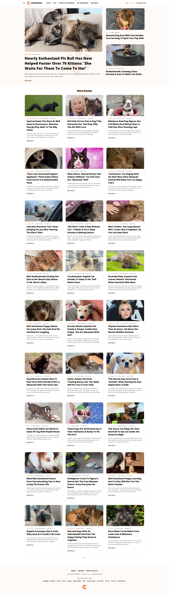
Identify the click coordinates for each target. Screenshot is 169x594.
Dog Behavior (110, 68)
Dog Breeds (28, 54)
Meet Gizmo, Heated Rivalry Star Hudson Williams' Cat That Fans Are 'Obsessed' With (84, 176)
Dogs (48, 3)
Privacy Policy (92, 571)
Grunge (69, 581)
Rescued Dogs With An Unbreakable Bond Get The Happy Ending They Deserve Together (81, 535)
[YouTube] (127, 3)
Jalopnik (52, 581)
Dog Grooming (112, 376)
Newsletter (142, 3)
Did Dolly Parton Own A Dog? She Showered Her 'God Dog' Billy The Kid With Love (84, 124)
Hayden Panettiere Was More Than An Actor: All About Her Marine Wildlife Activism (123, 329)
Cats (54, 3)
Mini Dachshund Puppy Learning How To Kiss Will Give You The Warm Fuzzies (124, 481)
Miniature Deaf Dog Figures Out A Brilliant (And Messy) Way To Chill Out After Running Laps (124, 124)
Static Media (75, 574)
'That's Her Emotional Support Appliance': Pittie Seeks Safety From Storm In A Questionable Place (42, 178)
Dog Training (112, 475)
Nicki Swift (100, 581)
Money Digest (91, 581)
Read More (28, 80)
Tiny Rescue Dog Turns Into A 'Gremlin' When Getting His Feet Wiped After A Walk (124, 381)
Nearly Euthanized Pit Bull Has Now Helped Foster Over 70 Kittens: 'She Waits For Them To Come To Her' (58, 63)
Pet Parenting (82, 3)
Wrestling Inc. (122, 581)
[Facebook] (124, 3)
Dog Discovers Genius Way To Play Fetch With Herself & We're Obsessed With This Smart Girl (43, 381)
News (107, 32)
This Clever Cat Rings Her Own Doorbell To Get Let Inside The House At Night (123, 431)
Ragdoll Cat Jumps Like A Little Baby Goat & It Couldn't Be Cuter (43, 533)
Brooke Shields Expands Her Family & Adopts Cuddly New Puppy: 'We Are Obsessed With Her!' (83, 330)
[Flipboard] (130, 3)
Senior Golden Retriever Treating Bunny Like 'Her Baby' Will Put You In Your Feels (83, 381)
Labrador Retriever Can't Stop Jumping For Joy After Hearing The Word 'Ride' (42, 229)
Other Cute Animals (67, 3)
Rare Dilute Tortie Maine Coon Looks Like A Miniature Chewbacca (123, 534)
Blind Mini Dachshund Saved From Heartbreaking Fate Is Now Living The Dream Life (43, 481)
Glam (63, 581)
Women (113, 581)
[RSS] (133, 3)
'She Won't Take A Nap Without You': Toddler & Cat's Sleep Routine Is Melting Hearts (83, 229)
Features (94, 3)
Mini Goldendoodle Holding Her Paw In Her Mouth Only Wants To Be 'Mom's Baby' (43, 279)
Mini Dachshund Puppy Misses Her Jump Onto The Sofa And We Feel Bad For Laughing (43, 329)
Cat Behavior (112, 171)
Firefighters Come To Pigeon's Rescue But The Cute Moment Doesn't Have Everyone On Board (82, 483)
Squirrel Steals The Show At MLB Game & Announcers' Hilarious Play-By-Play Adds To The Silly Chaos (43, 125)
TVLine (59, 581)
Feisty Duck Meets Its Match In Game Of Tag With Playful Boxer (43, 430)
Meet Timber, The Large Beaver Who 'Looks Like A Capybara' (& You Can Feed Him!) (124, 229)
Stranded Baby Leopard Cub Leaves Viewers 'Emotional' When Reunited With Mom (122, 279)
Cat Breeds (70, 273)
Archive (81, 571)
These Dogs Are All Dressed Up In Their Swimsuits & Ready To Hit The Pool (84, 431)
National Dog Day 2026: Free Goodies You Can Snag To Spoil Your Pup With (125, 36)
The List (107, 581)
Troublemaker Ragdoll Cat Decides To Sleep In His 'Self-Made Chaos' (82, 279)
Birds (28, 426)
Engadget (46, 581)
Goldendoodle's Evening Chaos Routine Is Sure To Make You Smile (124, 73)
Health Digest (77, 581)
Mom (84, 581)
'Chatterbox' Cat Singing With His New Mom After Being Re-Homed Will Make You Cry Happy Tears (125, 178)
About (73, 571)
